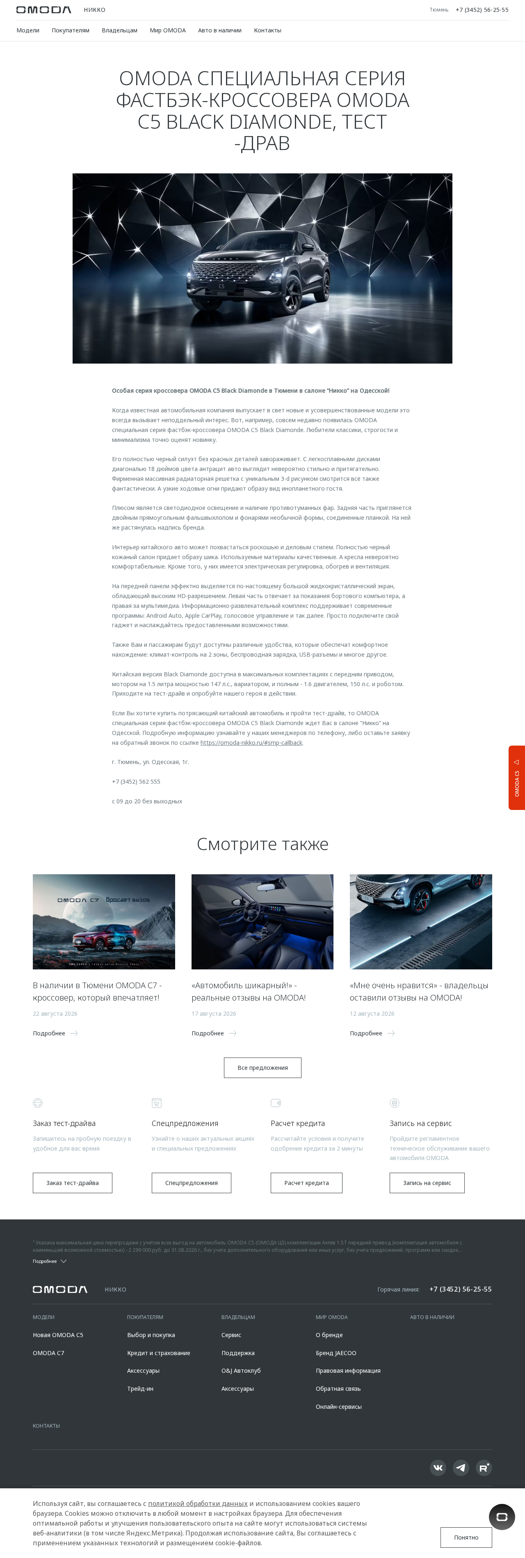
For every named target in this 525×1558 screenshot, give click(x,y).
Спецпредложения (191, 1183)
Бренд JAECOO (336, 1353)
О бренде (329, 1335)
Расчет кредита (306, 1183)
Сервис (231, 1335)
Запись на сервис (427, 1183)
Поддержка (238, 1353)
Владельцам (119, 30)
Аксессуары (143, 1370)
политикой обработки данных (198, 1503)
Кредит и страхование (158, 1353)
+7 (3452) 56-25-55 (482, 10)
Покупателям (70, 30)
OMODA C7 (48, 1353)
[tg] (461, 1468)
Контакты (267, 30)
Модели (27, 30)
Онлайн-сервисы (339, 1406)
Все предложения (262, 1067)
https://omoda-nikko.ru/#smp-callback (251, 742)
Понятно (466, 1537)
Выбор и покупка (151, 1335)
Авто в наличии (220, 30)
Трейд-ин (140, 1388)
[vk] (438, 1468)
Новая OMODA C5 (58, 1335)
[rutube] (484, 1468)
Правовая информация (348, 1370)
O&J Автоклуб (241, 1370)
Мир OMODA (168, 30)
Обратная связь (338, 1388)
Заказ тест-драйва (72, 1183)
